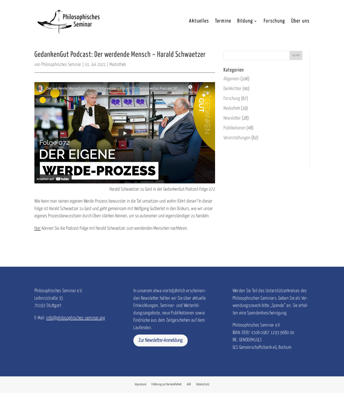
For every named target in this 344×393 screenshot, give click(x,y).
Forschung (274, 21)
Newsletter (232, 118)
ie (38, 228)
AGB (189, 384)
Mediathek (118, 64)
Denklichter (232, 89)
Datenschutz (202, 384)
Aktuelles (199, 21)
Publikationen (234, 128)
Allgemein (231, 79)
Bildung (245, 21)
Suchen (296, 55)
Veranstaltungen (236, 138)
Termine (223, 21)
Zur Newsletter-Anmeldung (161, 340)
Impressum (140, 384)
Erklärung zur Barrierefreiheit (166, 384)
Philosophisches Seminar (61, 64)
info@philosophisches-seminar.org (75, 318)
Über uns (300, 21)
